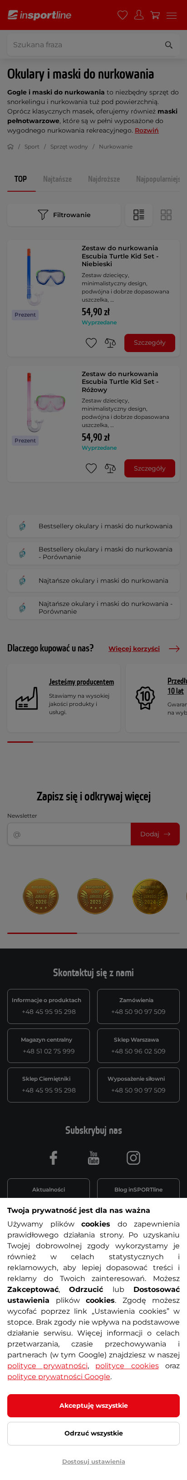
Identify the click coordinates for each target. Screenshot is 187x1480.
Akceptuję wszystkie (93, 1405)
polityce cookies (127, 1365)
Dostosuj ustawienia (93, 1461)
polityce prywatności (47, 1365)
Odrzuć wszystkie (93, 1433)
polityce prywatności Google (58, 1376)
